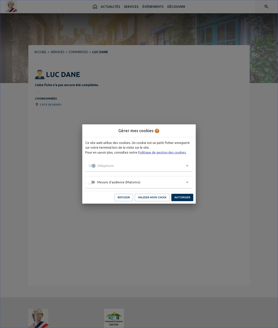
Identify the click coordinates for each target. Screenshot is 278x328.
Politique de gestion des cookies (162, 152)
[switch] (89, 182)
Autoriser (182, 197)
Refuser (124, 197)
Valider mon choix (152, 197)
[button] (139, 166)
